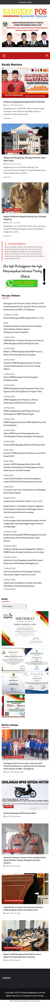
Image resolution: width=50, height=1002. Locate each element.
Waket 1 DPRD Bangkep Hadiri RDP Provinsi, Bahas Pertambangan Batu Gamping (23, 353)
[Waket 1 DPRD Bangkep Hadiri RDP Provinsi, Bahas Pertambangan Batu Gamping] (25, 935)
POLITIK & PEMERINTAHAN (14, 95)
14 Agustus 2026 (18, 772)
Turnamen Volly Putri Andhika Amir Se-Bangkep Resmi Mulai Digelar (24, 491)
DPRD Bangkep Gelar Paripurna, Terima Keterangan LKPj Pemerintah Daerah (21, 401)
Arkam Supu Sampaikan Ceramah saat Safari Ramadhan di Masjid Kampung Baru (23, 584)
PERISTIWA (8, 807)
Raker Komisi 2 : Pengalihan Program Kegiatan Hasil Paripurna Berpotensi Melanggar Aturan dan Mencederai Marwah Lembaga (24, 509)
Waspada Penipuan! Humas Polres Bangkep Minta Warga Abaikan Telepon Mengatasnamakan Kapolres (22, 329)
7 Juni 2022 (16, 223)
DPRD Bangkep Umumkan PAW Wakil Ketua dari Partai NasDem (25, 423)
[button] (4, 55)
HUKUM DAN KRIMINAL (12, 851)
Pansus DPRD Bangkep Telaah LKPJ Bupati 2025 (24, 445)
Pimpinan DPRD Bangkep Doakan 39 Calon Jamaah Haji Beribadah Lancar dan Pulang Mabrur (22, 366)
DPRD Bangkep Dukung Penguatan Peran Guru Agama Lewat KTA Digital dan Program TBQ (24, 390)
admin (8, 105)
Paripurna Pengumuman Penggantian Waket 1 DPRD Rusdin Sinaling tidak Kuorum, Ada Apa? (24, 550)
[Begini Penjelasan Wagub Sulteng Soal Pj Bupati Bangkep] (25, 197)
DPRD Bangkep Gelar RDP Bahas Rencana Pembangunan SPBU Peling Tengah (22, 412)
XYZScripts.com (35, 1001)
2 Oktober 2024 (18, 105)
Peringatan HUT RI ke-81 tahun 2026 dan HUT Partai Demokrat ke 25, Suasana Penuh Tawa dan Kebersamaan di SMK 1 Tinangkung (25, 306)
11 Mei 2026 (16, 913)
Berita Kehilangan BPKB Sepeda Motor (20, 318)
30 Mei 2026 (16, 816)
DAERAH (7, 210)
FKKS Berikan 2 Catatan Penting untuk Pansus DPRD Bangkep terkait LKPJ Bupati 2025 (24, 342)
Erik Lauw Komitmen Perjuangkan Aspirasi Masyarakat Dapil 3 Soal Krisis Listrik (22, 573)
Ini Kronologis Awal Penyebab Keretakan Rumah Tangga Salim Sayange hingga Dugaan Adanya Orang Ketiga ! (25, 523)
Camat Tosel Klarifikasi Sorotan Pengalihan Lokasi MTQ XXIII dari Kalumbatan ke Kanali (23, 480)
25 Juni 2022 (17, 164)
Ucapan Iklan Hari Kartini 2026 (17, 501)
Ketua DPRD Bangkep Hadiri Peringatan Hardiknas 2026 (21, 378)
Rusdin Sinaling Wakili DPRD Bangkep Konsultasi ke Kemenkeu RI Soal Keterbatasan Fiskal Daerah (25, 538)
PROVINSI (16, 210)
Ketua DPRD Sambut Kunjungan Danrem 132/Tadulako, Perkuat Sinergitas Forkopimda (23, 435)
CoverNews (26, 995)
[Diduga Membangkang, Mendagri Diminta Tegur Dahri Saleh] (25, 139)
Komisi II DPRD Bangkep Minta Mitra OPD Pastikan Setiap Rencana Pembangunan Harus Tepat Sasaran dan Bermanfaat (24, 467)
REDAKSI (7, 978)
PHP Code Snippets (16, 1001)
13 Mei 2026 (16, 866)
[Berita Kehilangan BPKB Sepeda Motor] (25, 794)
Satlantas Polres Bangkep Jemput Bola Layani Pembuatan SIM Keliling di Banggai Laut (23, 561)
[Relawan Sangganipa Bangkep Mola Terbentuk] (25, 83)
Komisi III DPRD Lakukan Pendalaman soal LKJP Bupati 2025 (24, 454)
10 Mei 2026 (16, 960)
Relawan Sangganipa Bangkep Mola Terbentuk (24, 101)
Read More (7, 118)
